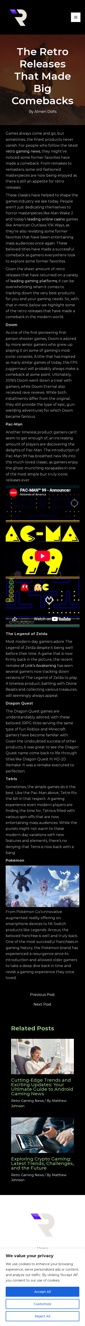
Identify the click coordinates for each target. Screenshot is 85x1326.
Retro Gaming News (27, 1101)
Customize (42, 1304)
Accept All (42, 1292)
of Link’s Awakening (38, 665)
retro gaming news (23, 151)
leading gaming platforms (33, 281)
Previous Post (42, 995)
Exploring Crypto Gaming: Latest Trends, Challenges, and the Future (42, 1163)
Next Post (42, 1004)
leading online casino (46, 219)
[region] (42, 1287)
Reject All (42, 1316)
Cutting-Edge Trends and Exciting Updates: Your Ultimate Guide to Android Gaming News (42, 1086)
